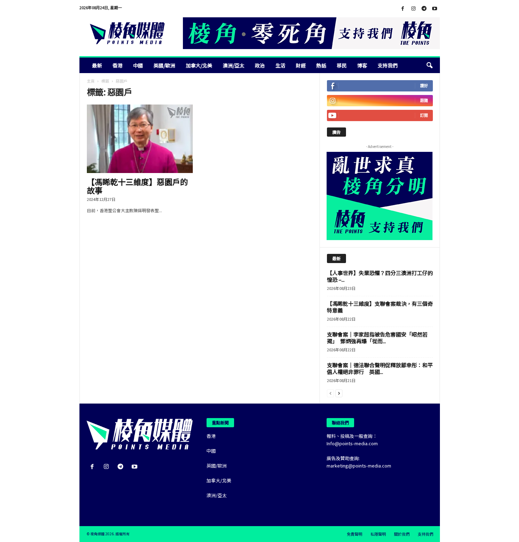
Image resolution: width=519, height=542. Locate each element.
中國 (138, 65)
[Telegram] (424, 9)
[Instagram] (413, 9)
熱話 (321, 65)
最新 (97, 65)
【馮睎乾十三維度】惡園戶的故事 (137, 186)
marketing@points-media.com (359, 465)
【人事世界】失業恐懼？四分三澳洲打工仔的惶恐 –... (380, 276)
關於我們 (402, 534)
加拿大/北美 (199, 65)
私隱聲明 (378, 534)
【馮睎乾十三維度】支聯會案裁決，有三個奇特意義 (380, 307)
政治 (260, 65)
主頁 (91, 81)
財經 (301, 65)
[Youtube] (434, 9)
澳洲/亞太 (233, 65)
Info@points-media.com (352, 443)
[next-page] (338, 393)
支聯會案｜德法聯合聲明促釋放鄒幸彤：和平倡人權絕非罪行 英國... (380, 368)
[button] (429, 65)
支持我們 (388, 65)
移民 (342, 65)
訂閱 (424, 115)
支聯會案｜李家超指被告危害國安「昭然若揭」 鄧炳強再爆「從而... (377, 337)
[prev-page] (330, 393)
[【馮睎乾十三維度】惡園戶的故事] (140, 139)
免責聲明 (354, 534)
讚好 (424, 85)
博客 (362, 65)
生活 (280, 65)
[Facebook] (403, 9)
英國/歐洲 (164, 65)
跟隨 (424, 100)
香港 (118, 65)
